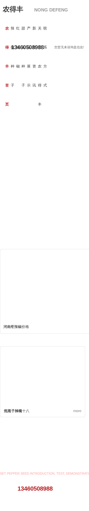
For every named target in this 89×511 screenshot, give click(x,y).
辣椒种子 (12, 56)
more (77, 411)
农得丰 (35, 9)
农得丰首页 (7, 66)
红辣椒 (18, 47)
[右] (76, 142)
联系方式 (45, 56)
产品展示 (29, 56)
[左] (12, 142)
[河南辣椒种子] (41, 142)
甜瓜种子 (23, 56)
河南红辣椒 (12, 327)
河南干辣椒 (13, 411)
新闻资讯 (34, 56)
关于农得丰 (40, 66)
